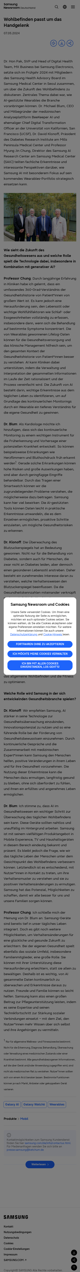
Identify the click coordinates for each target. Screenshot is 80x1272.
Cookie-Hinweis (53, 634)
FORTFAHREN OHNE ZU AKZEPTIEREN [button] (40, 644)
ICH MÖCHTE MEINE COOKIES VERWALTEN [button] (40, 653)
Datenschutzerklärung (24, 634)
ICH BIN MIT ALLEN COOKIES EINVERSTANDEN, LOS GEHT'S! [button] (40, 665)
